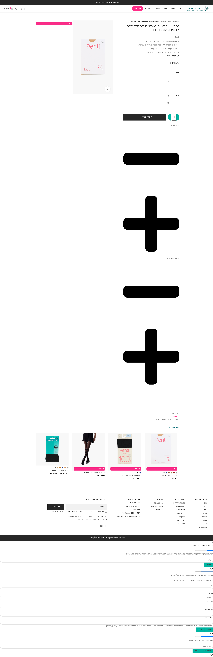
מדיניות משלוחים (179, 503)
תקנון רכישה (180, 517)
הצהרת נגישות (180, 520)
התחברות (159, 510)
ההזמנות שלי (158, 503)
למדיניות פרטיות (56, 511)
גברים (205, 513)
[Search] (21, 8)
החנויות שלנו (203, 527)
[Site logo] (198, 8)
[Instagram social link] (101, 526)
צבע (177, 73)
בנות (205, 503)
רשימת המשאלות (156, 506)
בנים (205, 506)
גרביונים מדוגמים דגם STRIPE (94, 472)
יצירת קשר (181, 524)
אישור (209, 630)
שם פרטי (210, 601)
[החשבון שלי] (25, 8)
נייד (212, 585)
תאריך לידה (209, 618)
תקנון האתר (181, 513)
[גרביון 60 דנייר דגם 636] (52, 449)
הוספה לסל (147, 117)
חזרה (200, 630)
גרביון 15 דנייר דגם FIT (169, 475)
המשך (208, 565)
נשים (169, 22)
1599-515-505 (135, 503)
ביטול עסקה (180, 510)
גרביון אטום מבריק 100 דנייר (131, 475)
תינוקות (204, 517)
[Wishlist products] (16, 8)
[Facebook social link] (106, 526)
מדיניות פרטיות (180, 506)
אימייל (102, 507)
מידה (177, 95)
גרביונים (163, 22)
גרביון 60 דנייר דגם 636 (60, 470)
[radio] (147, 68)
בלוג (205, 524)
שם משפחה (209, 609)
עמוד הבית (176, 22)
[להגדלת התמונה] (107, 89)
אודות (205, 520)
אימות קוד (207, 651)
